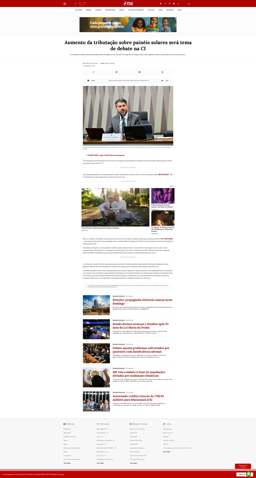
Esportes (98, 10)
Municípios (170, 10)
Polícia (160, 10)
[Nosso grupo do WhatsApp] (248, 473)
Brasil (179, 10)
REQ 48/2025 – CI (165, 175)
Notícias (88, 10)
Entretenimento (110, 10)
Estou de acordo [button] (244, 474)
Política (121, 10)
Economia (151, 10)
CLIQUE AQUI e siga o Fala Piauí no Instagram (105, 155)
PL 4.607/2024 (167, 239)
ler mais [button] (61, 474)
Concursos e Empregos (136, 10)
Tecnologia (78, 10)
